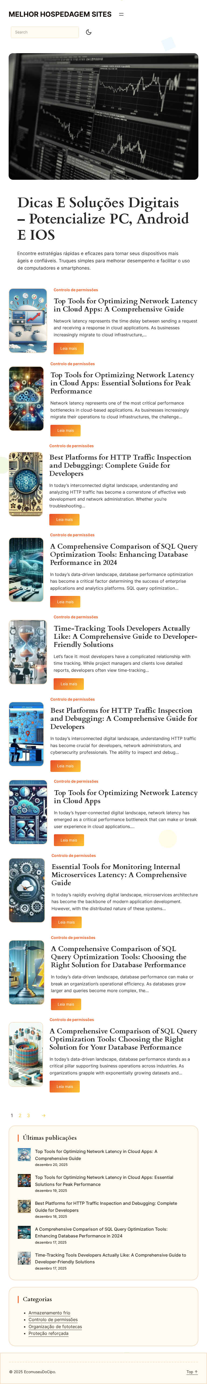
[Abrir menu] (121, 14)
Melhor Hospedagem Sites (60, 14)
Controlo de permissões (76, 289)
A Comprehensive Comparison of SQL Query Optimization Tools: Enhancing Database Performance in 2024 (124, 554)
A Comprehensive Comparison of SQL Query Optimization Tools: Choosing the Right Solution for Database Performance (119, 957)
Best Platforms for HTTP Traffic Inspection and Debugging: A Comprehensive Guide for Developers (123, 719)
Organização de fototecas (55, 1326)
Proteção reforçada (48, 1333)
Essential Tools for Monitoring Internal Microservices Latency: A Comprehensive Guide (119, 875)
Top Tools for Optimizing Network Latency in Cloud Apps (126, 797)
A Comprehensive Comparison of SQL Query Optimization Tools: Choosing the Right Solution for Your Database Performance (123, 1039)
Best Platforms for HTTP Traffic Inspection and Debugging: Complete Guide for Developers (120, 465)
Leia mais (72, 350)
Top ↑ (192, 1371)
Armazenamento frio (49, 1312)
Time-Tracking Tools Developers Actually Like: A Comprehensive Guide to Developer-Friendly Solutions (125, 637)
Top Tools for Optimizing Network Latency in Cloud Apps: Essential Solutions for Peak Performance (122, 383)
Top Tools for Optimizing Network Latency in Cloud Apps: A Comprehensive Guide (126, 305)
